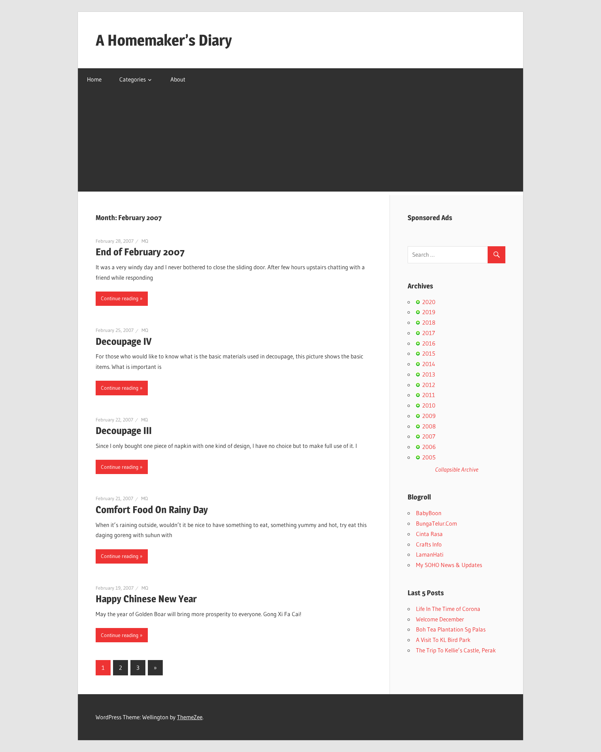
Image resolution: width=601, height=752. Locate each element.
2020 (428, 301)
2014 (428, 363)
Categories (132, 79)
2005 (428, 457)
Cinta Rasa (429, 533)
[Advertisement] (300, 143)
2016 (428, 343)
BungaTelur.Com (436, 523)
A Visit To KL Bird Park (443, 639)
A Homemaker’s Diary (164, 40)
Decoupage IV (124, 341)
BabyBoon (428, 513)
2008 (429, 426)
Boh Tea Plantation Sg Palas (451, 629)
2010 (428, 405)
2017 (428, 332)
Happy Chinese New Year (146, 599)
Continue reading (119, 298)
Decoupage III (124, 430)
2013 (428, 374)
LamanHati (429, 554)
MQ (145, 241)
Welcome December (440, 619)
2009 (428, 415)
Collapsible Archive (456, 469)
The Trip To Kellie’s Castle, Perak (456, 650)
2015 (428, 353)
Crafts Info (429, 544)
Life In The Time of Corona (448, 608)
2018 (428, 322)
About (177, 79)
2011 (428, 394)
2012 (428, 384)
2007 (428, 436)
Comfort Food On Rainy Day (152, 509)
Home (94, 79)
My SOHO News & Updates (449, 564)
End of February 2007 (140, 252)
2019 (428, 312)
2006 (429, 446)
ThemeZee (189, 717)
